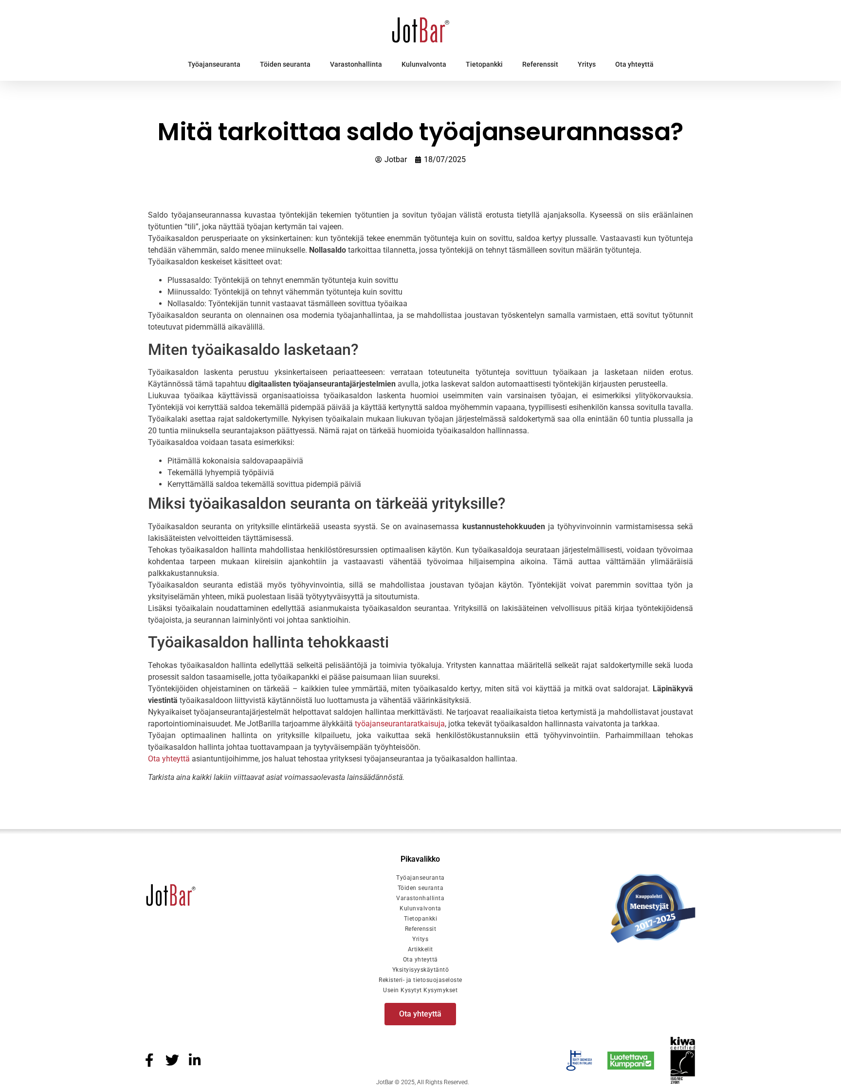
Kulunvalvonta (424, 64)
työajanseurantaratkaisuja (400, 723)
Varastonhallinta (356, 64)
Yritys (587, 64)
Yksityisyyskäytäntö (420, 970)
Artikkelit (420, 949)
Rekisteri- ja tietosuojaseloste (420, 980)
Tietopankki (484, 64)
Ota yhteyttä (634, 64)
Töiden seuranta (285, 64)
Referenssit (540, 64)
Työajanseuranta (214, 64)
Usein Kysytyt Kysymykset (420, 990)
